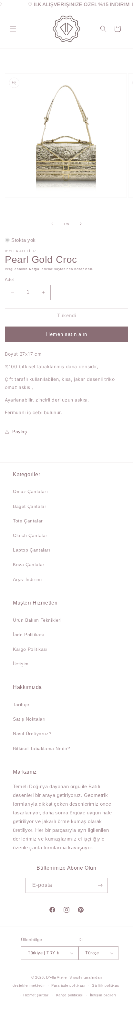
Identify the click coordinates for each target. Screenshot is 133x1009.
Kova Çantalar (29, 564)
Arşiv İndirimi (27, 579)
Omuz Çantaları (30, 491)
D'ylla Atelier (57, 977)
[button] (13, 29)
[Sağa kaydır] (81, 224)
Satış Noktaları (29, 719)
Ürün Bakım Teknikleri (37, 620)
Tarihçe (21, 704)
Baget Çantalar (29, 506)
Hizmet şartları (36, 995)
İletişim (21, 663)
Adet (9, 279)
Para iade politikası (68, 985)
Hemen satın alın (66, 334)
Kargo (34, 269)
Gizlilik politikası (106, 985)
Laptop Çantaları (31, 550)
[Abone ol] (100, 885)
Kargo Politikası (30, 649)
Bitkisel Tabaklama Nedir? (41, 748)
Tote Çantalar (28, 520)
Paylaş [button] (19, 431)
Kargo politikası (70, 995)
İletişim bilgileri (103, 995)
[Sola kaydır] (52, 224)
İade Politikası (28, 634)
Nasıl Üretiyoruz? (32, 733)
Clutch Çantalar (30, 535)
